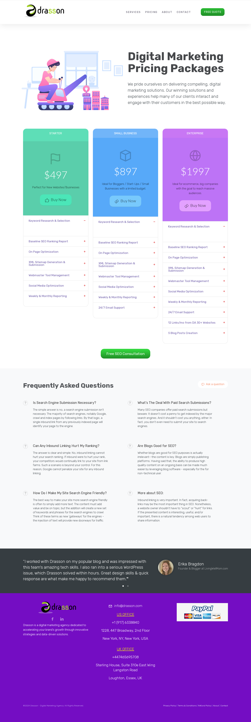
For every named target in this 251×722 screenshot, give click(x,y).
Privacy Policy (169, 705)
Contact (184, 12)
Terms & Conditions (187, 705)
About (167, 12)
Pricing (151, 12)
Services (133, 12)
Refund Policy (204, 705)
